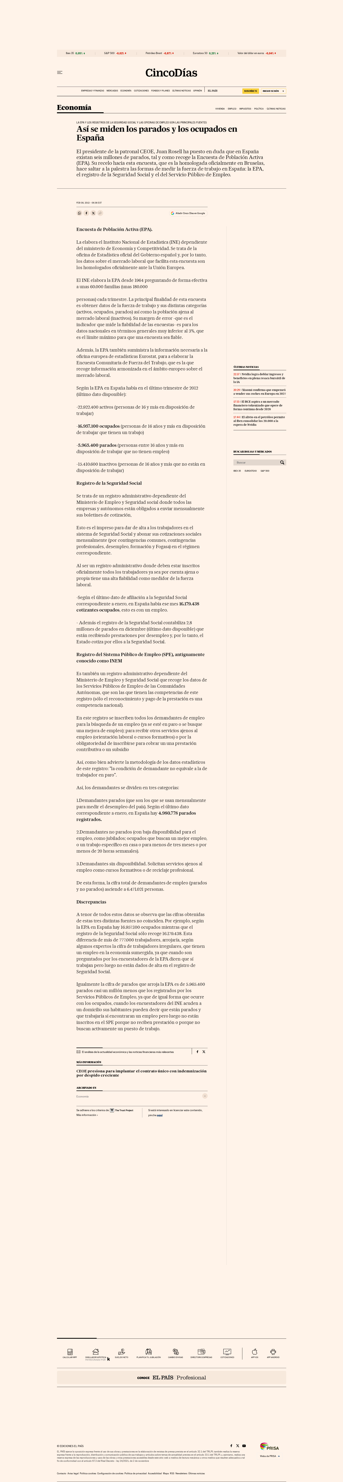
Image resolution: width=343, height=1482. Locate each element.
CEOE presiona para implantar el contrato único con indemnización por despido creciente (141, 1074)
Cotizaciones (141, 90)
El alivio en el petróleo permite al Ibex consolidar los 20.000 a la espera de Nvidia (259, 420)
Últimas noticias (181, 90)
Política (259, 109)
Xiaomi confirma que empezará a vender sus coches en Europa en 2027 (259, 391)
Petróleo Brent (154, 53)
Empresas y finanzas (92, 90)
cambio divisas (175, 1357)
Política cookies (88, 1473)
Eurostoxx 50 (200, 53)
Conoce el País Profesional (171, 1377)
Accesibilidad (155, 1473)
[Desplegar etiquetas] (205, 1096)
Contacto (61, 1473)
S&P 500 (109, 53)
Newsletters (181, 1473)
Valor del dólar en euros (251, 53)
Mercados (112, 90)
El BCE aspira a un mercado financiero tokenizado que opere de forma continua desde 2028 (257, 405)
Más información (86, 1115)
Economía (125, 90)
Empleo (232, 109)
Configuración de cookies (110, 1473)
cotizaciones (227, 1357)
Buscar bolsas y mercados (252, 451)
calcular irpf (70, 1357)
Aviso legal (73, 1473)
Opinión (197, 90)
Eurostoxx (251, 471)
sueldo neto (121, 1357)
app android (273, 1357)
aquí (160, 1115)
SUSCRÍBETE (250, 91)
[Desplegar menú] (60, 72)
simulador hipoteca (95, 1357)
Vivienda (220, 109)
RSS (172, 1473)
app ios (254, 1357)
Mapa (166, 1473)
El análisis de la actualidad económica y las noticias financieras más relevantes (128, 1052)
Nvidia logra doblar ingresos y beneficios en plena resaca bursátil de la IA (259, 378)
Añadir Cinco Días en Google (190, 213)
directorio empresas (201, 1357)
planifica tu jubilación (149, 1357)
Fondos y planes (160, 90)
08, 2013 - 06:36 (88, 203)
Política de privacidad (135, 1473)
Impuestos (245, 109)
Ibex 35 (70, 53)
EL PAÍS (210, 89)
